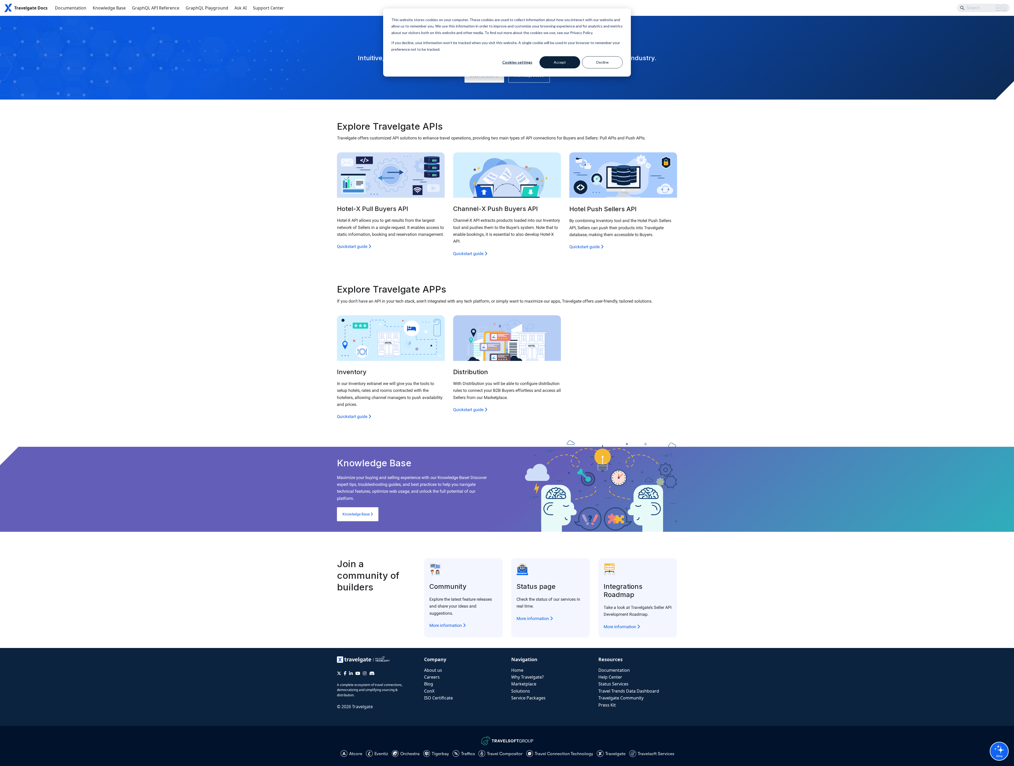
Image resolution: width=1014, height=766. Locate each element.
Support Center (268, 8)
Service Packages (528, 698)
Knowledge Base (109, 8)
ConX (429, 691)
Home (517, 670)
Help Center (610, 677)
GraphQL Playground (207, 8)
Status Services (613, 684)
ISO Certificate (438, 698)
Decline (602, 62)
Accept (560, 62)
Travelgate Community (621, 698)
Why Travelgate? (527, 677)
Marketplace (523, 684)
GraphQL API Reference (155, 8)
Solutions (520, 691)
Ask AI (240, 8)
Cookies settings (517, 62)
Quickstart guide (352, 246)
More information (446, 625)
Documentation (70, 8)
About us (433, 670)
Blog (428, 684)
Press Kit (607, 705)
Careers (432, 677)
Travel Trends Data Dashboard (628, 691)
